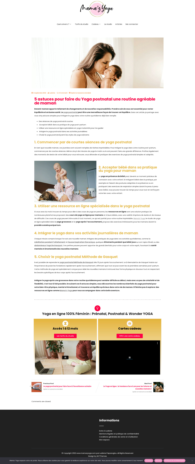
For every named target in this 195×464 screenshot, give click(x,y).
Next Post (127, 386)
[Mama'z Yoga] (97, 18)
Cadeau (95, 24)
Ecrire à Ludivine (105, 431)
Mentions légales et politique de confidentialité (119, 434)
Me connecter (131, 24)
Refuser (158, 460)
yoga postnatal (70, 112)
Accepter (148, 460)
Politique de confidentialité (174, 460)
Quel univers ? (63, 24)
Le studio (108, 24)
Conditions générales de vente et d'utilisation (118, 437)
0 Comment (63, 93)
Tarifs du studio (81, 24)
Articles (118, 24)
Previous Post (67, 385)
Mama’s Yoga (139, 218)
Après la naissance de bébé (81, 93)
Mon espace (104, 440)
